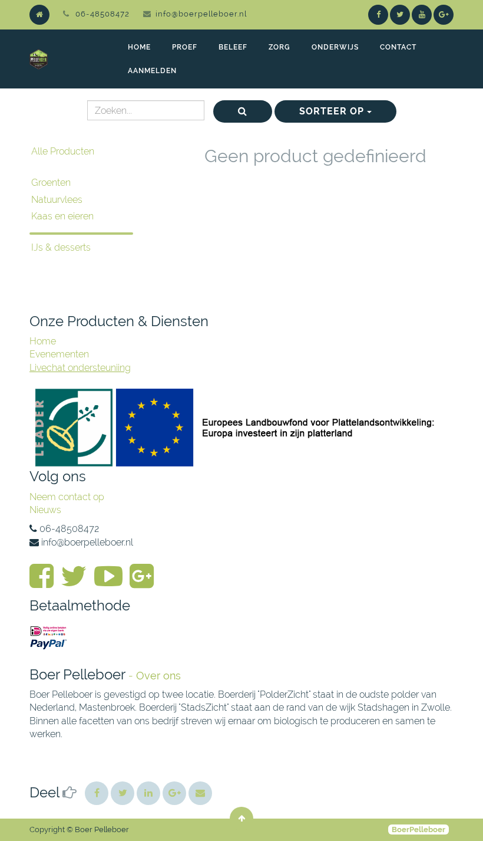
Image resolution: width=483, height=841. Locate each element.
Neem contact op (66, 496)
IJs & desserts (61, 247)
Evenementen (59, 354)
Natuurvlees (56, 199)
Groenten (51, 182)
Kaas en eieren (62, 216)
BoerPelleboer (418, 829)
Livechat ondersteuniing (80, 367)
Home (42, 341)
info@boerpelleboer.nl (201, 13)
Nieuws (45, 509)
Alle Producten (62, 151)
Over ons (158, 675)
